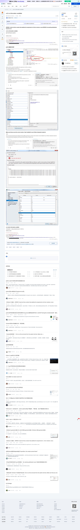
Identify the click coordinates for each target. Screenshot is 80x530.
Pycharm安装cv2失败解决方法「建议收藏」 (15, 323)
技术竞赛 (20, 508)
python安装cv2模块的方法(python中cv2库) (15, 291)
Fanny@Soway (67, 63)
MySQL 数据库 (59, 519)
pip (16, 410)
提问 (76, 63)
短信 (27, 521)
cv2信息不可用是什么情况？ (47, 23)
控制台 (69, 3)
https (10, 293)
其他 (8, 485)
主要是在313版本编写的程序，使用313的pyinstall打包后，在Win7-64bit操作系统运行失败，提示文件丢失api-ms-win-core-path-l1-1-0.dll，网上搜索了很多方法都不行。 (32, 402)
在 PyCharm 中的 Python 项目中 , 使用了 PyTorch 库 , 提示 (16, 476)
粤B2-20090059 (42, 526)
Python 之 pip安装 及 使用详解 (12, 355)
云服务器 (20, 516)
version (10, 247)
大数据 (50, 521)
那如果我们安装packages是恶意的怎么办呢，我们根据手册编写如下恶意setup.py (20, 487)
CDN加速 (35, 519)
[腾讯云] (3, 3)
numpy (12, 453)
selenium (15, 314)
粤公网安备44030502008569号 (50, 526)
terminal (20, 474)
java (8, 293)
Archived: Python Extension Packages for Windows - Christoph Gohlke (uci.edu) (19, 391)
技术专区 (3, 512)
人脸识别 (12, 519)
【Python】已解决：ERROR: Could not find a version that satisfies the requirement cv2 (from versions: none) (29, 302)
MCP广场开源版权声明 (57, 509)
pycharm (14, 431)
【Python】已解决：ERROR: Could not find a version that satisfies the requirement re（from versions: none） (30, 440)
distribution (9, 463)
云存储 (65, 516)
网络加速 (43, 516)
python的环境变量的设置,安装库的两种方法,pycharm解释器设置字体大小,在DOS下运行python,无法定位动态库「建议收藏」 (32, 312)
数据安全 (12, 521)
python (21, 71)
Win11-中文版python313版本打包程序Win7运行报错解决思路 (19, 398)
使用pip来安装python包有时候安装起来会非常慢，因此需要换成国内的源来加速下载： (20, 348)
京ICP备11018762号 (48, 528)
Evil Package (9, 483)
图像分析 (50, 519)
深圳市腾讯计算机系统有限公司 (29, 526)
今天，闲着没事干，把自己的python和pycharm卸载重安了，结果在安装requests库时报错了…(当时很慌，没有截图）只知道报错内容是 (27, 338)
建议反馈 (65, 3)
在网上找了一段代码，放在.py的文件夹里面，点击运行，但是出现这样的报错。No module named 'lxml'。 (24, 380)
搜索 (20, 431)
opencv (12, 282)
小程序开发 (58, 521)
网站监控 (65, 521)
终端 (16, 389)
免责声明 (55, 505)
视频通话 (43, 519)
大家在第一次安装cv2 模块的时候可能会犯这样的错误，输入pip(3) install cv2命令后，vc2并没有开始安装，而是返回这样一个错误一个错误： (30, 295)
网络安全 (17, 293)
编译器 (23, 474)
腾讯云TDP (38, 508)
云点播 (42, 521)
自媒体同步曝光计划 (22, 503)
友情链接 (55, 508)
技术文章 (3, 503)
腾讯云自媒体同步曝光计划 (14, 242)
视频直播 (73, 516)
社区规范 (55, 503)
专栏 (10, 9)
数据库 (8, 389)
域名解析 (58, 516)
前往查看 (53, 243)
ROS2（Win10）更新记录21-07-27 (13, 419)
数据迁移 (73, 521)
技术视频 (3, 508)
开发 (22, 463)
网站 (14, 282)
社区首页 (6, 9)
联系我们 (55, 506)
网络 (14, 442)
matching (13, 463)
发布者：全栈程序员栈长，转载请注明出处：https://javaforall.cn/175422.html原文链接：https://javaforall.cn (24, 327)
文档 (62, 3)
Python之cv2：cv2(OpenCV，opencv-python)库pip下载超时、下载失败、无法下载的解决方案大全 (27, 408)
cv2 (21, 247)
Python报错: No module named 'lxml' (14, 376)
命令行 (14, 247)
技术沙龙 (3, 506)
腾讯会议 (20, 519)
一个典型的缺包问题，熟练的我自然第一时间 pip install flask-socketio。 (18, 465)
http (11, 346)
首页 (2, 6)
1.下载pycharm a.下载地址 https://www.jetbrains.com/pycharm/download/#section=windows (22, 316)
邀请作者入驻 (21, 505)
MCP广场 (25, 6)
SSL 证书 (65, 519)
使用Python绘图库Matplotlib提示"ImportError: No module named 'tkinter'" (22, 451)
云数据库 (50, 516)
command (12, 474)
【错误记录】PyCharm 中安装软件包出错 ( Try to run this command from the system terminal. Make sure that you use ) (32, 472)
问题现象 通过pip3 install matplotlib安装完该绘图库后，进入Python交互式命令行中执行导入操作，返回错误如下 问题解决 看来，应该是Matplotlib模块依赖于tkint (27, 456)
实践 (13, 389)
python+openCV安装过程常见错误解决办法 (15, 280)
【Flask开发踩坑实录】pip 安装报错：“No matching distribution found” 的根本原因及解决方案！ (27, 462)
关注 (76, 16)
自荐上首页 (21, 506)
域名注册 (12, 516)
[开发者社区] (9, 3)
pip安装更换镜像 (9, 344)
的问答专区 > (76, 60)
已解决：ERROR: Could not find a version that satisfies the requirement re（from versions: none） (23, 444)
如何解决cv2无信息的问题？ (30, 23)
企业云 (27, 519)
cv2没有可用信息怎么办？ (13, 23)
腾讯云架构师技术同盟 (40, 505)
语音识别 (73, 519)
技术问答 (3, 505)
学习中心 (3, 509)
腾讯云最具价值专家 (40, 503)
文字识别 (35, 521)
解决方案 (20, 410)
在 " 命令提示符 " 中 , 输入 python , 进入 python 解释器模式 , (16, 433)
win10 (11, 421)
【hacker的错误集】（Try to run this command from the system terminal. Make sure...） (25, 334)
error (8, 442)
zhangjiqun (64, 13)
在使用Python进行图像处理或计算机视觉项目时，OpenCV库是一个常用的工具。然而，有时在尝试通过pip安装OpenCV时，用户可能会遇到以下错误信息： (31, 306)
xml (7, 378)
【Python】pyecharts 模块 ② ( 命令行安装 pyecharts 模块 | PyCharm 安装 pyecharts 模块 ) (26, 430)
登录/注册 (75, 3)
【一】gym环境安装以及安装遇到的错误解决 (15, 366)
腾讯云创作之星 (39, 506)
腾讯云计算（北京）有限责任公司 (34, 528)
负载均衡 (20, 521)
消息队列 (35, 516)
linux (8, 421)
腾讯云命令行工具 (20, 314)
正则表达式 (21, 442)
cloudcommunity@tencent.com (26, 244)
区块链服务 (28, 516)
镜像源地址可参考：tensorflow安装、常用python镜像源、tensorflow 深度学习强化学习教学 (21, 369)
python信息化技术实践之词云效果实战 (14, 387)
